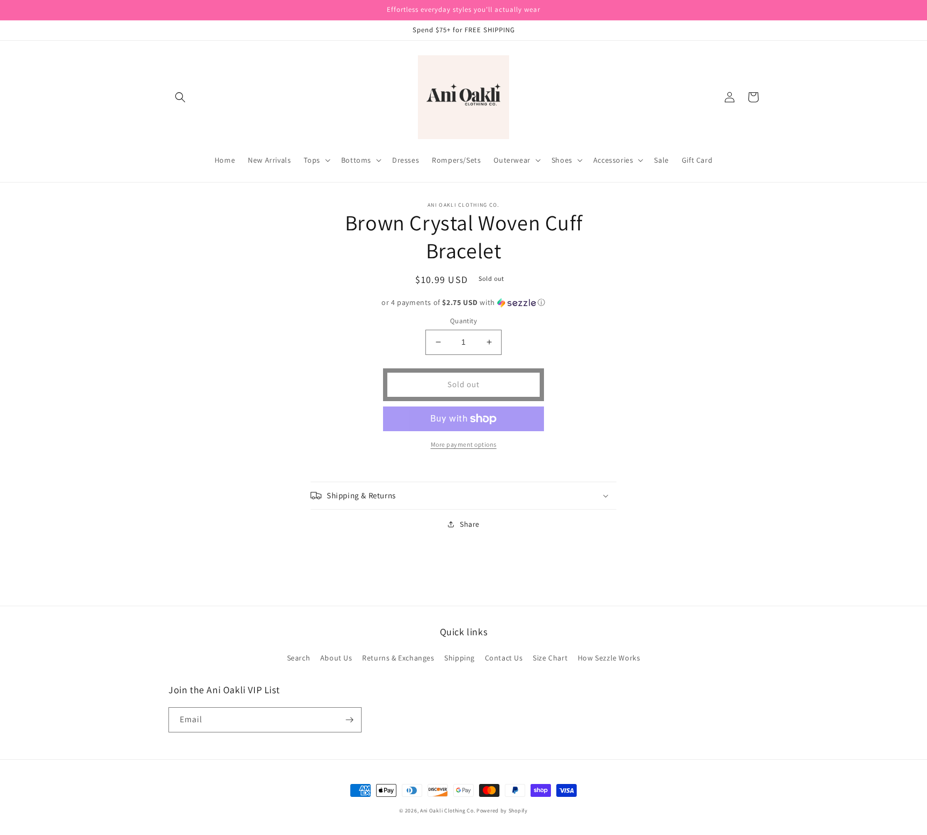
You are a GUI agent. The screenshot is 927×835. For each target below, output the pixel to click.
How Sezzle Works (609, 658)
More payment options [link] (464, 444)
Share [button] (470, 524)
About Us (336, 658)
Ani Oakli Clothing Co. (448, 810)
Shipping (459, 658)
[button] (180, 97)
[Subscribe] (349, 719)
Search (299, 658)
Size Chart (550, 658)
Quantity (463, 320)
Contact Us (504, 658)
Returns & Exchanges (398, 658)
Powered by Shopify (502, 810)
